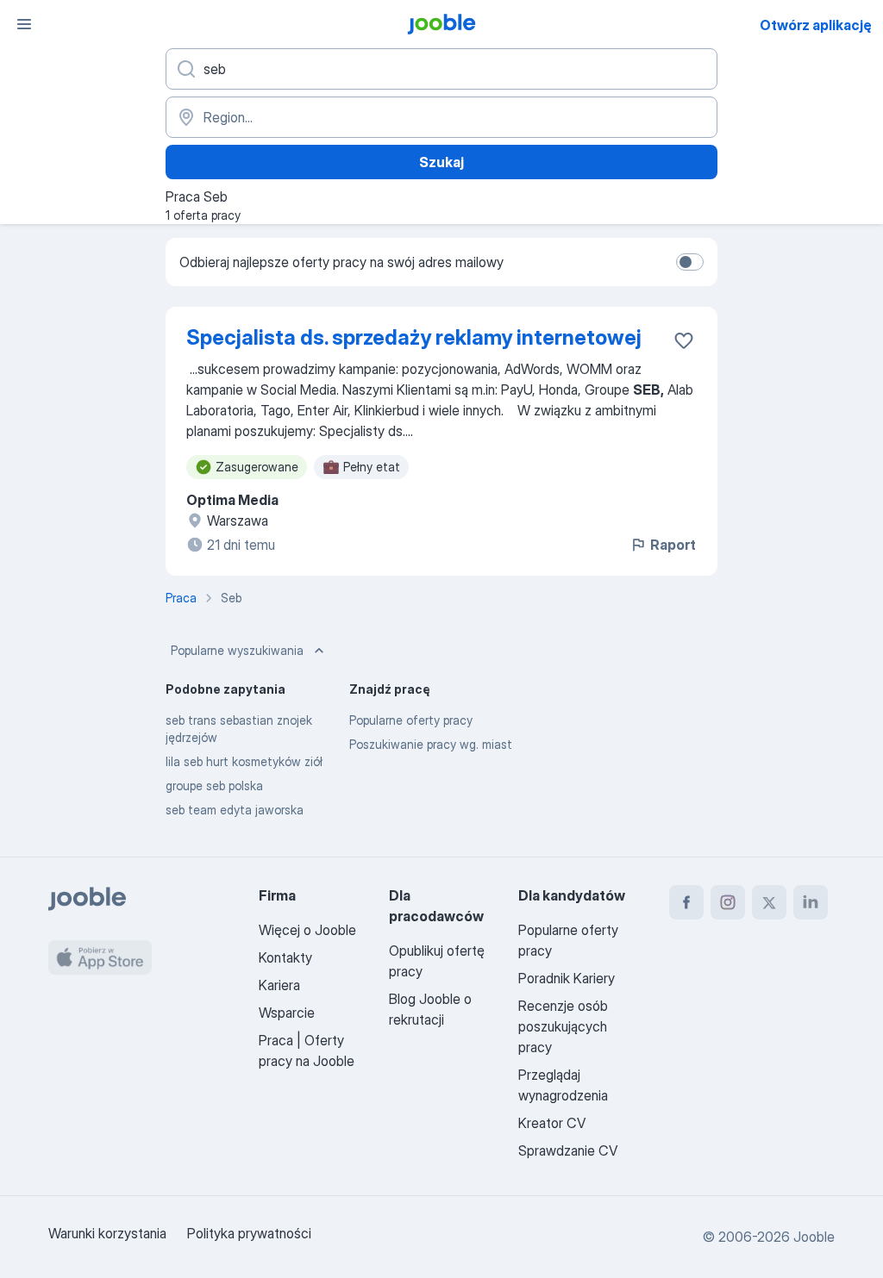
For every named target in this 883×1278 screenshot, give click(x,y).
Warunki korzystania (107, 1233)
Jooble (814, 1236)
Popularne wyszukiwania (237, 650)
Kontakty (285, 957)
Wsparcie (287, 1012)
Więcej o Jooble (307, 929)
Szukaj (441, 162)
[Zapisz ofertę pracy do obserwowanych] (684, 340)
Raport (673, 544)
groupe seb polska (214, 785)
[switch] (690, 262)
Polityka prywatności (249, 1233)
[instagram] (728, 902)
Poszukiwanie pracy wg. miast (430, 744)
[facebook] (686, 902)
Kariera (279, 985)
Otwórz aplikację (816, 25)
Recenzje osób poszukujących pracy (563, 1026)
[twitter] (769, 902)
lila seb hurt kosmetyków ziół (244, 761)
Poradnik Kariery (566, 978)
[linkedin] (810, 902)
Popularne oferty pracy (411, 720)
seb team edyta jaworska (235, 809)
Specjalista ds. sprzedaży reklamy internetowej (414, 337)
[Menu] (24, 24)
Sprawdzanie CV (567, 1150)
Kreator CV (552, 1122)
